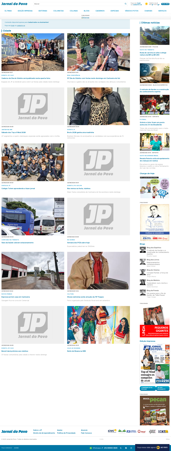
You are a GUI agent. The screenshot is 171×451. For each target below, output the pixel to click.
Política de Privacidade (66, 433)
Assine (59, 430)
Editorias (43, 11)
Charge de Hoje (147, 173)
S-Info (101, 439)
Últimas (8, 11)
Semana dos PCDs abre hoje (78, 243)
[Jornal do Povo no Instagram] (131, 448)
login (139, 3)
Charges (148, 11)
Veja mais (165, 4)
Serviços (162, 11)
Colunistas (58, 11)
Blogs (86, 11)
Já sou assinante (161, 388)
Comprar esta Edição (146, 388)
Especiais (115, 11)
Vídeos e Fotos (131, 11)
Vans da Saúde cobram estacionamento (17, 243)
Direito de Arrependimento (44, 433)
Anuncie (84, 430)
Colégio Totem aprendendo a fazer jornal (18, 188)
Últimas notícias (150, 23)
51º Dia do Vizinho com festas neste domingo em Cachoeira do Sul (93, 78)
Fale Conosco (86, 433)
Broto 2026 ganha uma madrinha (80, 132)
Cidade (7, 31)
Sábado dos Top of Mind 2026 (13, 132)
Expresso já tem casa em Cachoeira (15, 297)
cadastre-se (137, 4)
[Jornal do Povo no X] (121, 448)
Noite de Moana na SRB (76, 351)
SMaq (168, 439)
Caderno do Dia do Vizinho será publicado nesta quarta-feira (25, 78)
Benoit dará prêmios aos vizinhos (14, 351)
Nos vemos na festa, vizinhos (78, 188)
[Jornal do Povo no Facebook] (126, 448)
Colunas (74, 11)
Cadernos (99, 11)
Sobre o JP (37, 430)
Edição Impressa (25, 11)
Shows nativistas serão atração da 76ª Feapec (85, 297)
